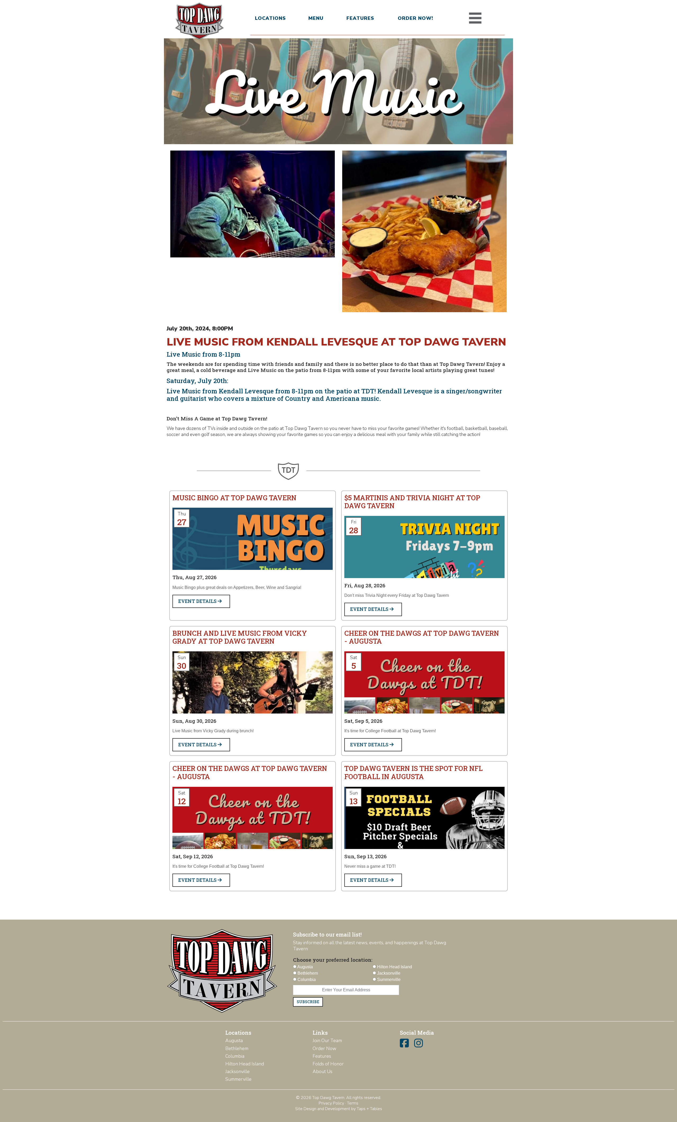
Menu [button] (315, 18)
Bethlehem (236, 1048)
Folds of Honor (328, 1064)
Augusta (234, 1040)
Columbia (234, 1056)
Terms (352, 1103)
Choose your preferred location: (332, 959)
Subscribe (308, 1001)
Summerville (238, 1079)
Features (360, 18)
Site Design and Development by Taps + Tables (338, 1109)
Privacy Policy (331, 1103)
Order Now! (415, 18)
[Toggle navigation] (475, 18)
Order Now (324, 1048)
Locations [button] (270, 18)
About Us (322, 1071)
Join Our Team (327, 1040)
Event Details (198, 601)
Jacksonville (237, 1071)
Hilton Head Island (244, 1064)
